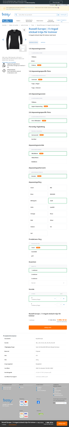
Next (26, 39)
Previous (3, 39)
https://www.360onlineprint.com (13, 9)
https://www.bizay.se (29, 7)
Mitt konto (39, 388)
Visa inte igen (56, 2)
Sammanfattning (12, 424)
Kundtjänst (52, 5)
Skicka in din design (7, 387)
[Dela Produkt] (24, 30)
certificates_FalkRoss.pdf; (42, 376)
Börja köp (48, 327)
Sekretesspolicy (57, 390)
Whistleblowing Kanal (58, 395)
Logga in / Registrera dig (61, 20)
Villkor (55, 388)
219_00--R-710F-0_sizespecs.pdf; (43, 372)
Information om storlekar (9, 62)
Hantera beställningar (41, 390)
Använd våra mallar (7, 388)
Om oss (21, 387)
